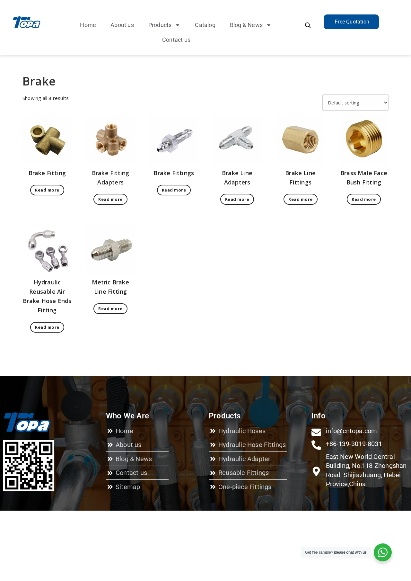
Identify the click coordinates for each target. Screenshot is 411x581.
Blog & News (246, 25)
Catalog (205, 25)
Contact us (176, 39)
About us (122, 25)
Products (160, 25)
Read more (47, 190)
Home (88, 25)
